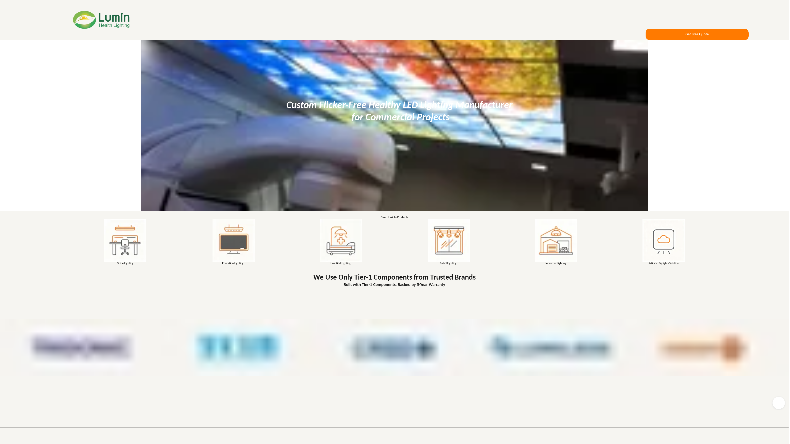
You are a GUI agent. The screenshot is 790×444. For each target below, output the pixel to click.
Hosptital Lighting (340, 263)
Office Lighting (125, 263)
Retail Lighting (448, 263)
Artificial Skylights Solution (663, 263)
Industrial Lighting (555, 263)
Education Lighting (233, 263)
